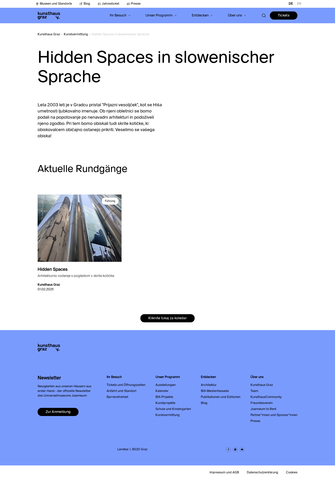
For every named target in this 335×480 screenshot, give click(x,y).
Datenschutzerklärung (262, 472)
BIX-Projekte (164, 397)
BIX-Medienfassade (215, 391)
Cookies (291, 472)
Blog (87, 3)
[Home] (49, 15)
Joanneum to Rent (263, 409)
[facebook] (228, 449)
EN (299, 3)
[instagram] (235, 449)
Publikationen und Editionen (220, 397)
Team (254, 391)
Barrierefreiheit (117, 397)
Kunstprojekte (165, 403)
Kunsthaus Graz (49, 34)
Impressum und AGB (224, 472)
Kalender (161, 391)
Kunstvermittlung (76, 34)
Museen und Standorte (56, 3)
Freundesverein (261, 403)
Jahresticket (110, 3)
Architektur (209, 385)
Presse (136, 3)
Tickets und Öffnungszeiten (126, 385)
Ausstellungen (165, 385)
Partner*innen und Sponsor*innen (273, 415)
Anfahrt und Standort (121, 391)
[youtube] (242, 449)
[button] (120, 15)
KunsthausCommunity (265, 397)
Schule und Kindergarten (173, 409)
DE (291, 3)
